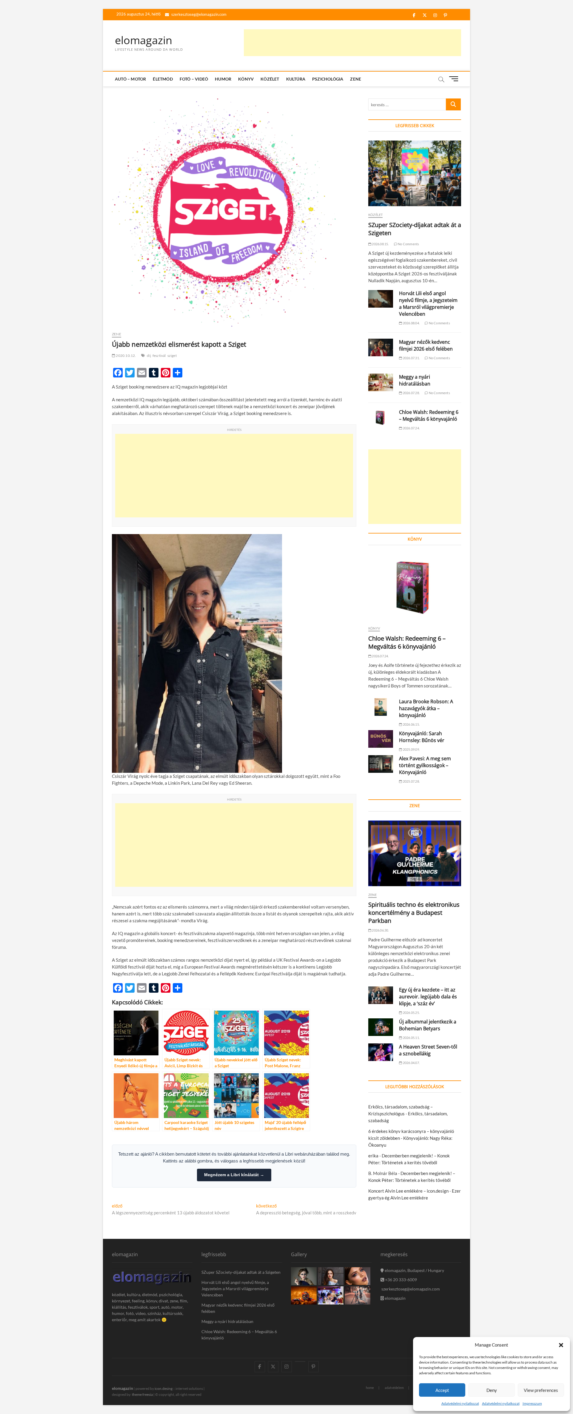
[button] (561, 1345)
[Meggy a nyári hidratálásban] (380, 382)
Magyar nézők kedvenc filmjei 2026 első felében (426, 345)
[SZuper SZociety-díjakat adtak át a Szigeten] (414, 173)
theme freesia (142, 1394)
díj (149, 355)
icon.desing (163, 1388)
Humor (223, 78)
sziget (172, 355)
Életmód (162, 78)
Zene (355, 78)
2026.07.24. (411, 428)
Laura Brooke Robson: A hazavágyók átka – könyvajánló (426, 708)
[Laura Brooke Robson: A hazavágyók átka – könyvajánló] (380, 707)
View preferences (541, 1390)
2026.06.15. (411, 724)
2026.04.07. (411, 1063)
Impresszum (532, 1403)
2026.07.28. (411, 393)
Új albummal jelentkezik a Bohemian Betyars (427, 1025)
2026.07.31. (411, 358)
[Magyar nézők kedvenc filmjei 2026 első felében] (380, 347)
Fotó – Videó (194, 78)
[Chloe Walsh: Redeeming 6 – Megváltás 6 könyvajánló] (380, 417)
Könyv (246, 78)
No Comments (408, 244)
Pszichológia (327, 78)
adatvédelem (394, 1388)
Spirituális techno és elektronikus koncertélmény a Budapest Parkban (414, 912)
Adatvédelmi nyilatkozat (460, 1403)
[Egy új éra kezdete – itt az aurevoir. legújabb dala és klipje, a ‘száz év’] (380, 995)
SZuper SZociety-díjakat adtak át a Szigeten (241, 1272)
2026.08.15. (380, 244)
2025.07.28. (411, 781)
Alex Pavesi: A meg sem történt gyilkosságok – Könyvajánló (425, 765)
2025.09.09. (411, 749)
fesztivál (159, 355)
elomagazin (143, 40)
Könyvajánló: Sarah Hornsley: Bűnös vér (421, 737)
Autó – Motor (130, 78)
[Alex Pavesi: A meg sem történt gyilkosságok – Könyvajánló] (380, 764)
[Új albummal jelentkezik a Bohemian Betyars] (380, 1027)
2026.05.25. (411, 1012)
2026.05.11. (411, 1038)
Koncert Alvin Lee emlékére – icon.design (408, 1191)
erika (373, 1155)
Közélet (270, 78)
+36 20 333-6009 (400, 1279)
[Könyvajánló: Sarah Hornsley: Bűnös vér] (380, 739)
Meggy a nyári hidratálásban (414, 380)
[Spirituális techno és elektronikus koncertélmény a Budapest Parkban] (414, 853)
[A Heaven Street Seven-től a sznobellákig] (380, 1052)
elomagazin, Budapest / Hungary (414, 1270)
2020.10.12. (125, 355)
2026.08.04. (411, 323)
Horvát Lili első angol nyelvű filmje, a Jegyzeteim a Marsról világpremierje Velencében (428, 303)
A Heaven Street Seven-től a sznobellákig (428, 1050)
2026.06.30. (380, 930)
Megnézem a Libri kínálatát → (234, 1174)
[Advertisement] (352, 42)
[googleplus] (300, 1361)
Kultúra (295, 78)
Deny (491, 1390)
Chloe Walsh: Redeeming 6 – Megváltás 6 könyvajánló (428, 415)
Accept (442, 1390)
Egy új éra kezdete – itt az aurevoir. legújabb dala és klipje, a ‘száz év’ (428, 996)
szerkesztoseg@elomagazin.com (198, 14)
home (370, 1388)
